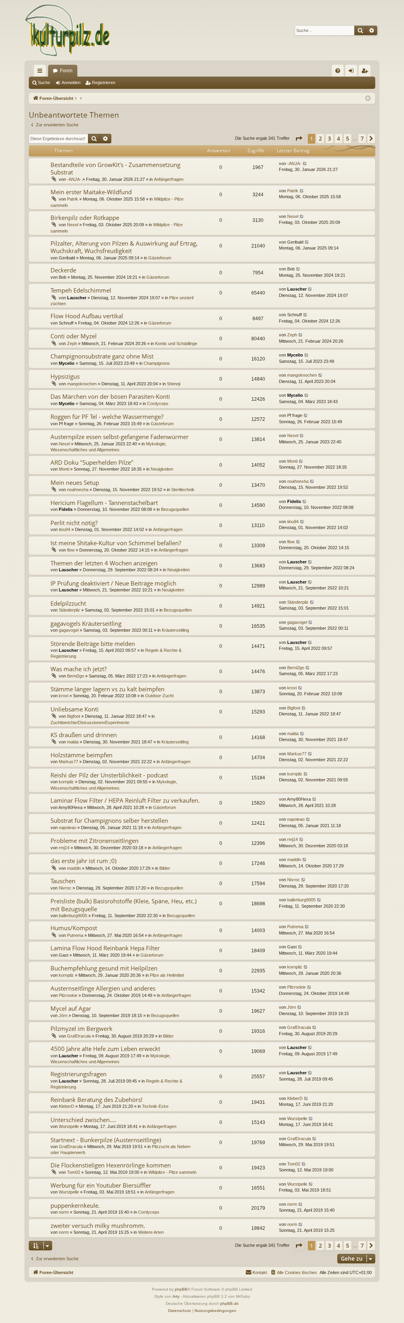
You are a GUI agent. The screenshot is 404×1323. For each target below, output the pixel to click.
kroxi (63, 695)
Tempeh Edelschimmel (80, 290)
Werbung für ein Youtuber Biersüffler (100, 1185)
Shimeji (173, 383)
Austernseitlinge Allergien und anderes (102, 988)
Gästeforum (159, 257)
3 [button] (329, 138)
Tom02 (73, 1172)
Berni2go (75, 676)
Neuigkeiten (162, 469)
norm (64, 1212)
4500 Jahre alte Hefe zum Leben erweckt (105, 1049)
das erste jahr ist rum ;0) (83, 861)
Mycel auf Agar (70, 1008)
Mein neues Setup (74, 482)
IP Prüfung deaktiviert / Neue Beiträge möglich (113, 583)
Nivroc (65, 888)
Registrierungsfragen (78, 1074)
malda (73, 741)
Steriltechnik (183, 489)
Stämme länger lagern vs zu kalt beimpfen (107, 689)
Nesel (72, 224)
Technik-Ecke (155, 1106)
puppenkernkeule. (75, 1205)
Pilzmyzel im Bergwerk (81, 1028)
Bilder (164, 868)
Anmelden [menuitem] (352, 72)
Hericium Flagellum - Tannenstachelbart (104, 503)
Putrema (75, 935)
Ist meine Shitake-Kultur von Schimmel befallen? (115, 543)
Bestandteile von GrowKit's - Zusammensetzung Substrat (115, 168)
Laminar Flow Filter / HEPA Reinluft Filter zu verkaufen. (125, 800)
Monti (64, 469)
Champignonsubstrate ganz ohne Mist (101, 356)
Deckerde (63, 270)
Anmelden (71, 82)
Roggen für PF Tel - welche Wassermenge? (106, 416)
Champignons (157, 363)
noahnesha (77, 489)
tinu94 (64, 529)
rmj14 (64, 847)
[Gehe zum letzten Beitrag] (305, 164)
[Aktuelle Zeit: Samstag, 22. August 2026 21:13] (367, 98)
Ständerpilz (69, 610)
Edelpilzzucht (68, 603)
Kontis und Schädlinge (176, 343)
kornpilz (66, 781)
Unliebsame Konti (74, 709)
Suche (44, 82)
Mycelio (67, 363)
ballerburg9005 (73, 915)
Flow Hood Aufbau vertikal (86, 316)
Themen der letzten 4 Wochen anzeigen (103, 563)
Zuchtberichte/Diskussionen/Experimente (89, 722)
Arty (176, 1296)
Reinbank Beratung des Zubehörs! (96, 1099)
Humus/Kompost (73, 928)
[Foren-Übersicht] (67, 30)
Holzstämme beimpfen (81, 755)
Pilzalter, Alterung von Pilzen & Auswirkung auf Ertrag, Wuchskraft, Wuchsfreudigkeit (124, 247)
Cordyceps (157, 403)
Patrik (72, 199)
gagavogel (69, 630)
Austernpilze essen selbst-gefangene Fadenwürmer (119, 437)
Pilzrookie (68, 995)
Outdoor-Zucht (159, 695)
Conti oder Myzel (73, 336)
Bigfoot (73, 716)
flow (71, 550)
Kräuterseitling (175, 630)
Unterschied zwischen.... (83, 1120)
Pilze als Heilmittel (167, 975)
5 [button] (347, 138)
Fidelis (66, 509)
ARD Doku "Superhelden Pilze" (91, 462)
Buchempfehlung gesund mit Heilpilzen (103, 968)
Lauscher (76, 297)
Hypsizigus (65, 376)
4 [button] (338, 138)
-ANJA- (74, 179)
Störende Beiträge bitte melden (92, 643)
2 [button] (320, 138)
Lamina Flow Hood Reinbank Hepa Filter (105, 948)
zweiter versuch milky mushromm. (97, 1225)
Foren (66, 70)
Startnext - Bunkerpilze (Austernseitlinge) (105, 1140)
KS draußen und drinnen (83, 735)
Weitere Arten (151, 1232)
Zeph (72, 343)
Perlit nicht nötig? (73, 523)
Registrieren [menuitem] (366, 72)
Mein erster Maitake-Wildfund (91, 192)
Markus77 (68, 761)
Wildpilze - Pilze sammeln (172, 1172)
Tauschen (62, 881)
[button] (299, 138)
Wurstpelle (69, 1126)
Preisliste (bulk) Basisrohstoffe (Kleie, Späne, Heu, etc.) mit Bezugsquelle (123, 904)
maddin (74, 868)
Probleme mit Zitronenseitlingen (94, 840)
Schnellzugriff (41, 72)
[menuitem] (338, 71)
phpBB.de (229, 1303)
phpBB (181, 1289)
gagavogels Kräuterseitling (86, 623)
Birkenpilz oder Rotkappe (84, 217)
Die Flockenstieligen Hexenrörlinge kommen (110, 1165)
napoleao (67, 827)
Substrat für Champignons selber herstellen (109, 820)
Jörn (63, 1015)
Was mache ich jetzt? (78, 669)
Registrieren (103, 82)
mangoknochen (82, 383)
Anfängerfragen (168, 179)
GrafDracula (79, 1036)
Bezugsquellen (175, 509)
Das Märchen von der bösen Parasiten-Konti (110, 396)
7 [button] (362, 138)
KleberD (66, 1106)
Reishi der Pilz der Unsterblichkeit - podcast (109, 775)
